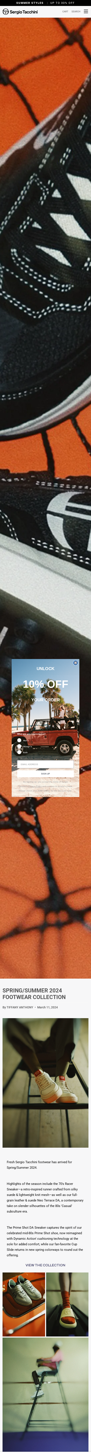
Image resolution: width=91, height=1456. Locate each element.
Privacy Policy (35, 786)
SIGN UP (45, 774)
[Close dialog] (75, 663)
